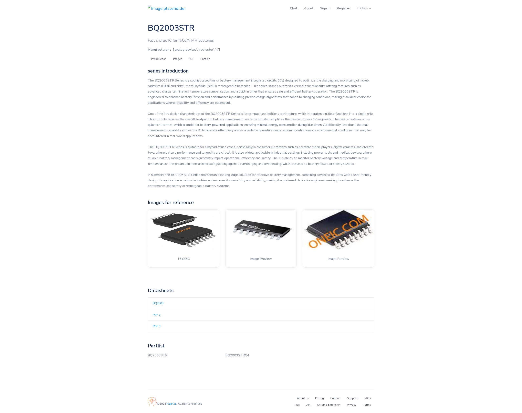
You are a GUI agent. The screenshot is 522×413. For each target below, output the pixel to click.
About (309, 8)
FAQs (367, 398)
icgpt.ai (171, 404)
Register (343, 8)
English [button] (362, 8)
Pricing (319, 398)
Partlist (205, 59)
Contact (335, 398)
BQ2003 (158, 303)
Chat (293, 8)
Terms (367, 405)
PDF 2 (156, 315)
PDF (191, 59)
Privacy (351, 405)
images (177, 59)
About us (303, 398)
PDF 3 (156, 326)
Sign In (325, 8)
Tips (297, 405)
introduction (159, 59)
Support (352, 398)
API (308, 405)
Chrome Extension (329, 405)
